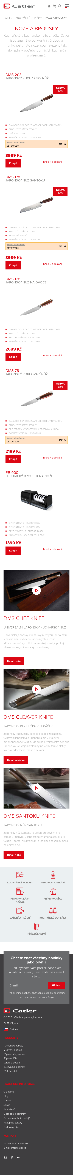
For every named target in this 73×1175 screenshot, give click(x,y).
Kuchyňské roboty (13, 1045)
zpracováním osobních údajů (38, 997)
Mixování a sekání (13, 1049)
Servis (7, 1104)
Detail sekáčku (16, 760)
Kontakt (8, 1100)
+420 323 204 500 (18, 1143)
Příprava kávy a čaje (14, 1054)
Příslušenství (10, 1071)
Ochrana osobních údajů (17, 1118)
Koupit (13, 163)
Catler (8, 17)
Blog (6, 1096)
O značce (9, 1091)
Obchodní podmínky (15, 1113)
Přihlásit (56, 985)
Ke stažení (9, 1109)
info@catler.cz (18, 1147)
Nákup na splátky (13, 1122)
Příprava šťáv (10, 1058)
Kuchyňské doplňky (29, 17)
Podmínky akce (12, 1127)
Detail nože (14, 661)
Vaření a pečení (12, 1062)
